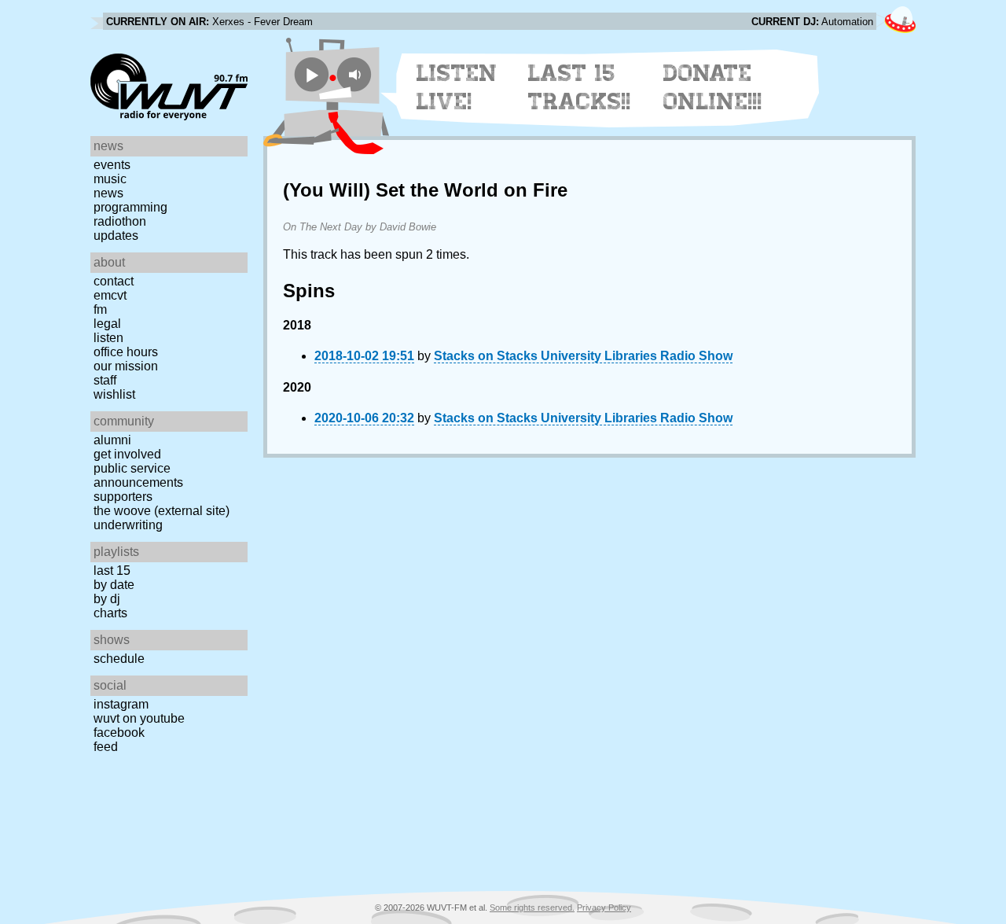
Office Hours (126, 352)
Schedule (119, 658)
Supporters (123, 496)
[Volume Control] (356, 74)
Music (110, 179)
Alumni (112, 440)
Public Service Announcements (138, 475)
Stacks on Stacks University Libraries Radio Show (583, 356)
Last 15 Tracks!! (579, 87)
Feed (106, 746)
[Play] (311, 74)
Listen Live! (457, 87)
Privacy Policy (604, 907)
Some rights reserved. (532, 907)
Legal (107, 323)
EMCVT (110, 295)
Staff (105, 380)
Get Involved (127, 454)
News (108, 193)
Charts (110, 613)
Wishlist (114, 394)
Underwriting (128, 525)
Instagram (121, 704)
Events (112, 164)
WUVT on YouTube (139, 718)
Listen (108, 337)
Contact (114, 281)
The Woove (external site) (161, 510)
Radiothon (120, 221)
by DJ (107, 599)
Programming (130, 207)
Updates (116, 235)
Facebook (119, 732)
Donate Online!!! (712, 87)
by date (114, 584)
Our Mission (126, 366)
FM (100, 309)
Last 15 (112, 570)
